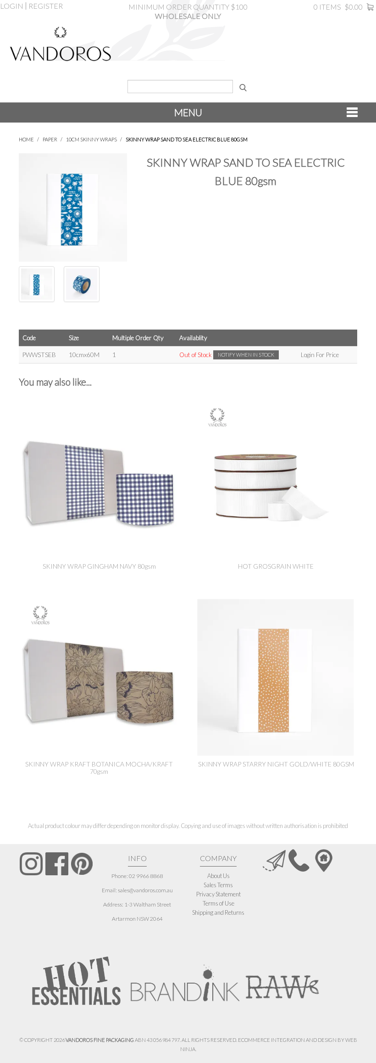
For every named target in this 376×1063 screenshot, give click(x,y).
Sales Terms (218, 885)
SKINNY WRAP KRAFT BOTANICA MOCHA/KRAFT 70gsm (99, 767)
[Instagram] (31, 863)
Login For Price (320, 354)
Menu (188, 112)
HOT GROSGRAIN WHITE (276, 566)
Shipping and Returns (218, 912)
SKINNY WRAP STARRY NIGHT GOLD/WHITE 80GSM (276, 764)
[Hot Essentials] (76, 980)
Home (26, 139)
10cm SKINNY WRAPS (91, 139)
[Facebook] (57, 863)
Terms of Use (218, 903)
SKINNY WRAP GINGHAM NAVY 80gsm (99, 566)
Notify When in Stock (246, 355)
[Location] (323, 860)
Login (11, 6)
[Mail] (274, 860)
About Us (218, 875)
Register (45, 6)
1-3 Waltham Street (147, 904)
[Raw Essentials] (281, 978)
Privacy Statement (218, 894)
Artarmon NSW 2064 (137, 918)
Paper (50, 139)
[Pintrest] (82, 864)
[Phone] (299, 860)
